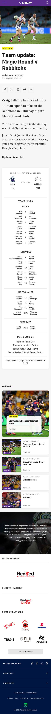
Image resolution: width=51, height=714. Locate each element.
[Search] (47, 3)
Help (16, 698)
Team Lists (7, 48)
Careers (10, 698)
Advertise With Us (37, 698)
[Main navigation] (3, 2)
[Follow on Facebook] (37, 663)
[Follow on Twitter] (42, 663)
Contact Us (25, 698)
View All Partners (25, 651)
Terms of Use (19, 693)
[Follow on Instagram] (47, 663)
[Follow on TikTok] (32, 663)
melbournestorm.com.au (12, 75)
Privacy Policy (31, 693)
